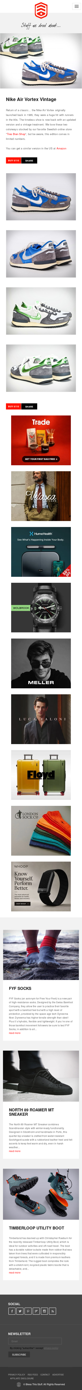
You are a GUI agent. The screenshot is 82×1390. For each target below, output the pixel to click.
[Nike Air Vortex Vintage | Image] (41, 61)
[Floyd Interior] (41, 775)
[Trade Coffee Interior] (41, 440)
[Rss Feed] (52, 1311)
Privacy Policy (16, 1374)
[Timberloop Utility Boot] (41, 1194)
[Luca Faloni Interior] (41, 719)
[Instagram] (44, 1311)
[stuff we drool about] (41, 25)
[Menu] (76, 6)
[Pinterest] (28, 1311)
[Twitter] (20, 1311)
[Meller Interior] (41, 663)
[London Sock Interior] (41, 831)
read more (14, 1032)
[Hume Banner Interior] (41, 552)
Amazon (61, 148)
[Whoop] (41, 886)
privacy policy (51, 1348)
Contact (45, 1374)
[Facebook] (12, 1311)
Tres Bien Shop (16, 134)
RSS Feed (33, 1374)
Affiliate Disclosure (22, 1378)
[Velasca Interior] (41, 496)
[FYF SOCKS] (41, 954)
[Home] (41, 10)
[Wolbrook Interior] (41, 608)
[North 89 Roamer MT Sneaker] (41, 1076)
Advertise (58, 1374)
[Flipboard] (36, 1311)
